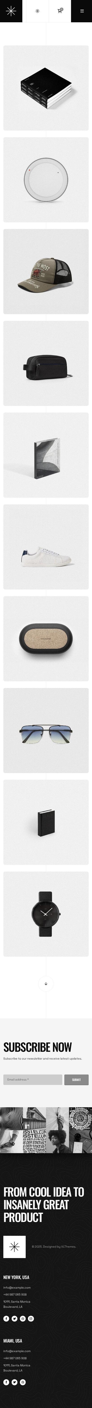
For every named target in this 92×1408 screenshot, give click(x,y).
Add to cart (46, 97)
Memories (45, 80)
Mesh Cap (46, 264)
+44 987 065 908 (15, 1294)
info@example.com (17, 1287)
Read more (46, 373)
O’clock (46, 172)
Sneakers (46, 539)
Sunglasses (46, 723)
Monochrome (46, 814)
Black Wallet (46, 355)
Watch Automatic (45, 906)
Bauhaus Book (46, 447)
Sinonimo (46, 631)
